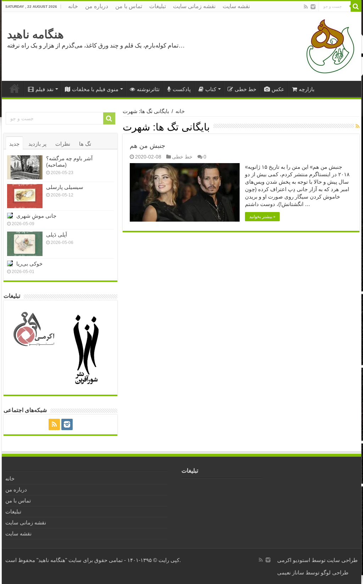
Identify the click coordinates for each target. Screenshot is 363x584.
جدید (14, 144)
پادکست (182, 89)
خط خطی (245, 89)
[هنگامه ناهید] (328, 46)
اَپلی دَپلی (56, 235)
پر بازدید (37, 144)
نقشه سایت (236, 6)
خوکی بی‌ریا (29, 264)
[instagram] (313, 6)
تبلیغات (157, 6)
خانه (73, 6)
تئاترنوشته (148, 89)
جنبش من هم (147, 145)
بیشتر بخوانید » (262, 216)
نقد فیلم (44, 89)
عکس (278, 89)
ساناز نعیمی (290, 572)
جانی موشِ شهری (36, 216)
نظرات (62, 144)
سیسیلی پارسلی (64, 187)
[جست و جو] (356, 6)
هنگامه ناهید (35, 34)
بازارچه (306, 89)
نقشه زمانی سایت (194, 6)
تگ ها (85, 144)
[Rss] (305, 6)
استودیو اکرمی (293, 560)
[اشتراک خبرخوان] (357, 126)
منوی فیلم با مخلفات (95, 89)
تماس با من (128, 6)
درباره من (96, 6)
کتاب (210, 89)
